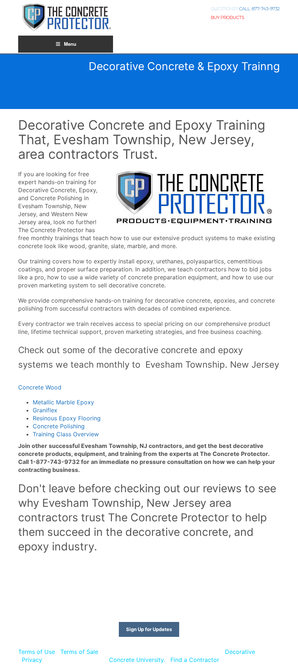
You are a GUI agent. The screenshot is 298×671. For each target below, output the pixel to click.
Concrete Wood (39, 387)
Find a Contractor (194, 659)
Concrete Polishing (59, 426)
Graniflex (45, 410)
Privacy (32, 659)
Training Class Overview (66, 434)
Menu (70, 43)
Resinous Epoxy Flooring (67, 418)
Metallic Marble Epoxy (63, 402)
